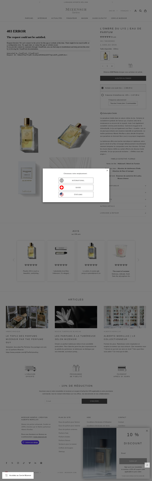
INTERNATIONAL (78, 180)
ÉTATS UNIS (78, 194)
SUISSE (78, 187)
